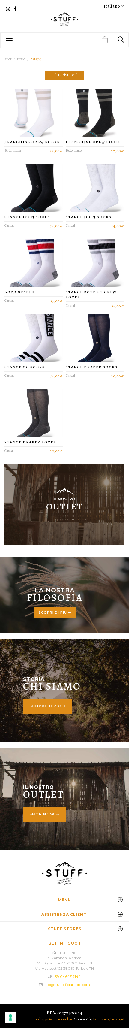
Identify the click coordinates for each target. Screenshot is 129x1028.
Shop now (42, 814)
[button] (104, 40)
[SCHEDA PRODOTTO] (33, 113)
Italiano (113, 6)
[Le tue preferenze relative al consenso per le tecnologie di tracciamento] (10, 1017)
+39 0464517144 (67, 976)
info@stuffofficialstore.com (67, 984)
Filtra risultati (64, 74)
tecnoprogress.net (108, 1019)
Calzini (36, 59)
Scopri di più (53, 613)
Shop (8, 59)
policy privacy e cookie (53, 1019)
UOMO (21, 59)
